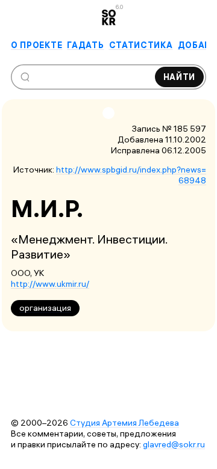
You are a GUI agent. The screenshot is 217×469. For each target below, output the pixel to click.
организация (45, 307)
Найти (179, 77)
